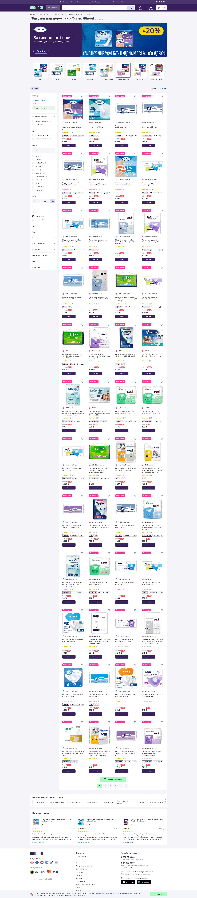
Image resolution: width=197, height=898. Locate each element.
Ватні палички (108, 802)
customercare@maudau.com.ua (143, 872)
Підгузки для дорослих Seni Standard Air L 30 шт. (71, 298)
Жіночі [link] (88, 14)
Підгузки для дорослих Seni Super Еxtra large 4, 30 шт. (71, 241)
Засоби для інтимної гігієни (124, 802)
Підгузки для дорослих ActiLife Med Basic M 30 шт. (72, 641)
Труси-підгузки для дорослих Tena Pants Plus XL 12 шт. (125, 184)
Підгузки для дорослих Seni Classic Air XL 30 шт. (124, 583)
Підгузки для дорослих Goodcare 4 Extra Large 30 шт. (152, 355)
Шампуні (142, 802)
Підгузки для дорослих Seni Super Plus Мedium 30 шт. (151, 298)
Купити (69, 145)
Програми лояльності (102, 2)
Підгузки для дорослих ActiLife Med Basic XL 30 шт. (125, 695)
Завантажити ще (115, 779)
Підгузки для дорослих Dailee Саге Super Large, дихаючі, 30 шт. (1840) (72, 356)
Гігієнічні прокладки (91, 802)
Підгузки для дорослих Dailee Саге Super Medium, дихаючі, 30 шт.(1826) (126, 299)
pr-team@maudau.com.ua (141, 874)
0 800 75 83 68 (160, 2)
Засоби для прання (156, 802)
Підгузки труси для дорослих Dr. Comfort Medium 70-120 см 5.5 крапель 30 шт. (72, 584)
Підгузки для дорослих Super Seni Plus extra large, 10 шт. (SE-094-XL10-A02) (151, 753)
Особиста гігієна (58, 14)
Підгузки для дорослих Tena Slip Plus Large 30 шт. (98, 127)
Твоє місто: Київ (118, 2)
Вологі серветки (74, 802)
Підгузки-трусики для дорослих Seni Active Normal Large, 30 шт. (126, 469)
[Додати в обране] (82, 96)
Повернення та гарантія (85, 2)
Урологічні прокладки (57, 802)
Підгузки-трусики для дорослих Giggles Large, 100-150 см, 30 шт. (126, 356)
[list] (32, 862)
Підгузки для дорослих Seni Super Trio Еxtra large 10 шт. (151, 412)
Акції (59, 2)
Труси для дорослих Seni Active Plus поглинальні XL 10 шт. (152, 695)
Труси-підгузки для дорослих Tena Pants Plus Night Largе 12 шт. (72, 128)
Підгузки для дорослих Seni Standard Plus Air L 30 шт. (71, 526)
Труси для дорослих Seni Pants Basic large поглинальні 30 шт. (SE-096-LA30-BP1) (99, 641)
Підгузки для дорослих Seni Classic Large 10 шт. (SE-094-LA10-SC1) (125, 242)
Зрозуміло (158, 894)
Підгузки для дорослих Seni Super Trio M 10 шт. (98, 583)
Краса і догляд (44, 14)
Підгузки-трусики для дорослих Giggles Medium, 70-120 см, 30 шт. (99, 527)
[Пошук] (131, 8)
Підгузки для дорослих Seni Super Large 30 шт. (151, 184)
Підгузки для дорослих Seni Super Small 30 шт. (151, 583)
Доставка (66, 2)
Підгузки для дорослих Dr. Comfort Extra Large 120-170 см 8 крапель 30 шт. (99, 413)
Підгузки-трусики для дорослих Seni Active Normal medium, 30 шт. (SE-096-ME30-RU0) (152, 470)
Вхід (140, 9)
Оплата (73, 2)
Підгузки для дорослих (74, 14)
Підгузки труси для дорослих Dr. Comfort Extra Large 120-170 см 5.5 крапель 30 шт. (73, 413)
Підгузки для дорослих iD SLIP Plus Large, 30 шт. (72, 695)
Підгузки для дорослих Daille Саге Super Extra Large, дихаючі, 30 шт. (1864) (98, 470)
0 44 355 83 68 (128, 863)
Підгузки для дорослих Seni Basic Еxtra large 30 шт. (151, 127)
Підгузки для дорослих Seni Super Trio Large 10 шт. (124, 412)
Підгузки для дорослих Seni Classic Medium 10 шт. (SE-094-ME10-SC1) (99, 299)
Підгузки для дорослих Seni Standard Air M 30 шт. (98, 241)
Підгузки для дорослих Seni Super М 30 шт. (71, 469)
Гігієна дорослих (39, 802)
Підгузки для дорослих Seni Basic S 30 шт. (124, 526)
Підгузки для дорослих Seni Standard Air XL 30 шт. (98, 695)
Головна (33, 14)
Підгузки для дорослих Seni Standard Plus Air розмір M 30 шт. (125, 753)
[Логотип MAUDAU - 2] (37, 7)
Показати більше (38, 842)
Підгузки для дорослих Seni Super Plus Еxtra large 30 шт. (151, 241)
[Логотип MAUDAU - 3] (53, 853)
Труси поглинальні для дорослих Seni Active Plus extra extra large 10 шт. (99, 356)
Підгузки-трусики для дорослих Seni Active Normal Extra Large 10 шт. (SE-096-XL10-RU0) (99, 753)
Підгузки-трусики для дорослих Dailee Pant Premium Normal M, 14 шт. (73, 753)
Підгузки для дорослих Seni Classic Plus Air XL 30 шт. (124, 641)
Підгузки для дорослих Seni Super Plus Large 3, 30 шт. (98, 184)
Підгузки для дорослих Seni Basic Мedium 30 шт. (71, 184)
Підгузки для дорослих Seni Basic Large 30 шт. (124, 127)
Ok (53, 201)
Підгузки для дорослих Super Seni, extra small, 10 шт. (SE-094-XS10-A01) (151, 527)
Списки (151, 9)
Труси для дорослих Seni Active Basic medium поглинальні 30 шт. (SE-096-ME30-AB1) (152, 641)
